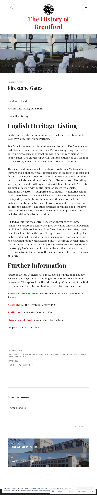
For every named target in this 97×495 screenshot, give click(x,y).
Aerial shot (15, 305)
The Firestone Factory (22, 293)
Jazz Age (74, 354)
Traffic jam (14, 312)
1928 (11, 354)
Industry (12, 82)
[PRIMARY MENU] (85, 7)
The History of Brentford (48, 22)
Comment (80, 426)
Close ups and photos (21, 320)
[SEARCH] (11, 7)
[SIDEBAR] (48, 478)
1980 (17, 354)
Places (20, 82)
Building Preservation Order (34, 354)
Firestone (54, 354)
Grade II (64, 354)
